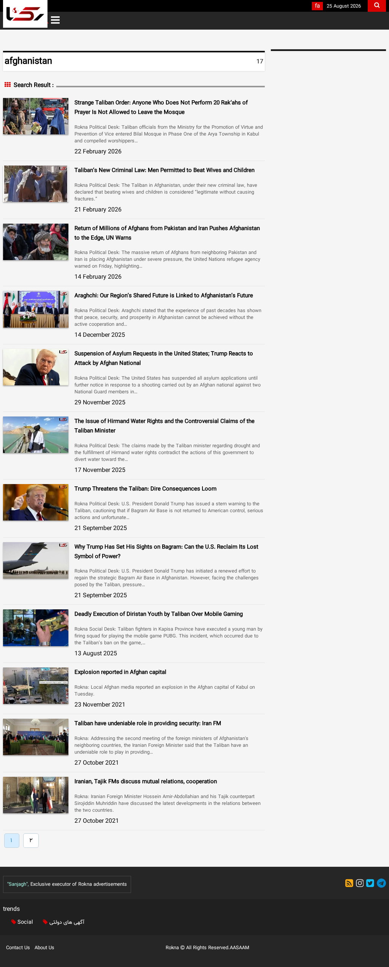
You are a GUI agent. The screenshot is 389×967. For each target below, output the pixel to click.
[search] (377, 6)
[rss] (350, 884)
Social (24, 922)
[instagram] (361, 884)
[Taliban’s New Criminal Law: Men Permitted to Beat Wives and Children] (35, 184)
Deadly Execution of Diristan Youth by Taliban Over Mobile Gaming (158, 614)
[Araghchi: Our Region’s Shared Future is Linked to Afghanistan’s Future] (35, 309)
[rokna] (25, 14)
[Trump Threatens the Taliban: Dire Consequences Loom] (35, 502)
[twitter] (371, 884)
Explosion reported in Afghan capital (120, 673)
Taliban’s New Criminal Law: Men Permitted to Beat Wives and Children (164, 171)
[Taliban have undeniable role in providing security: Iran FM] (35, 737)
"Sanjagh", (18, 884)
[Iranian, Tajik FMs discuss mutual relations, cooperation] (35, 795)
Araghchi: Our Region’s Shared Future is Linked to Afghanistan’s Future (163, 296)
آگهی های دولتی (66, 922)
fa (317, 6)
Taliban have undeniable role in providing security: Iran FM (147, 724)
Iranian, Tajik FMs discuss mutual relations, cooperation (145, 782)
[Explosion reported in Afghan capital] (35, 685)
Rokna (173, 948)
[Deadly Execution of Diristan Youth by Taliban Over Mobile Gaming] (35, 627)
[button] (55, 21)
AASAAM (239, 948)
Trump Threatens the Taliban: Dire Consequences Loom (145, 489)
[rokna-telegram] (381, 884)
